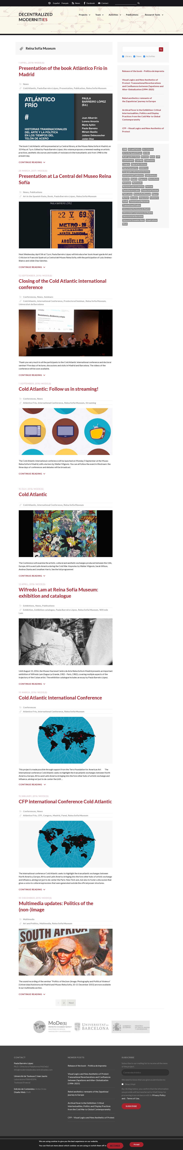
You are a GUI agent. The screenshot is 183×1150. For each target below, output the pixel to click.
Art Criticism (148, 149)
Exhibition (28, 609)
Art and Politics (30, 923)
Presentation (66, 88)
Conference (149, 160)
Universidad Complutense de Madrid (137, 213)
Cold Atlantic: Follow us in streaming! (58, 389)
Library (128, 56)
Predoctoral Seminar (74, 301)
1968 (124, 149)
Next (71, 1002)
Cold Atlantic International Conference (60, 698)
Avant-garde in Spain (131, 157)
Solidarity (154, 198)
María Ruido (153, 179)
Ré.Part (126, 198)
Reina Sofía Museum (96, 88)
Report (155, 194)
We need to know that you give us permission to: (144, 1079)
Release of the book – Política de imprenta (143, 71)
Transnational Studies (131, 205)
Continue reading (30, 162)
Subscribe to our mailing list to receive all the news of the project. (145, 1065)
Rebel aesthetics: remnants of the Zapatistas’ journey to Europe (139, 99)
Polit (28, 1092)
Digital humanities (130, 168)
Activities (113, 14)
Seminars (48, 297)
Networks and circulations (133, 186)
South (125, 201)
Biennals (144, 157)
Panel (64, 815)
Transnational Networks (139, 201)
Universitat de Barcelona (31, 304)
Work (125, 224)
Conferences (29, 297)
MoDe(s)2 (127, 183)
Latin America (150, 175)
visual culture (151, 220)
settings (115, 1145)
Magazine (143, 179)
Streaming (91, 403)
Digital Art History (139, 164)
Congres (47, 815)
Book (50, 196)
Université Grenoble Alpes (133, 220)
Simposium (143, 198)
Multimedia (28, 919)
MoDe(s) (39, 63)
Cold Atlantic (29, 88)
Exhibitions (28, 605)
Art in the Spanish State (34, 196)
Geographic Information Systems (136, 172)
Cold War (139, 160)
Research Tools (152, 14)
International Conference (49, 301)
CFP (40, 815)
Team (98, 14)
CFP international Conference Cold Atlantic (65, 801)
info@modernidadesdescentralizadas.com (33, 1069)
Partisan (149, 186)
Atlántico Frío (30, 403)
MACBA (126, 179)
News (26, 84)
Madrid (56, 815)
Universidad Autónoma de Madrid (136, 209)
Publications (132, 14)
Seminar (134, 198)
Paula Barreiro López (47, 88)
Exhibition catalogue (44, 609)
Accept (136, 1144)
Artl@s (146, 153)
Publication (79, 88)
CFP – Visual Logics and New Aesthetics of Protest (143, 130)
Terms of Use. (133, 1098)
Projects (83, 14)
